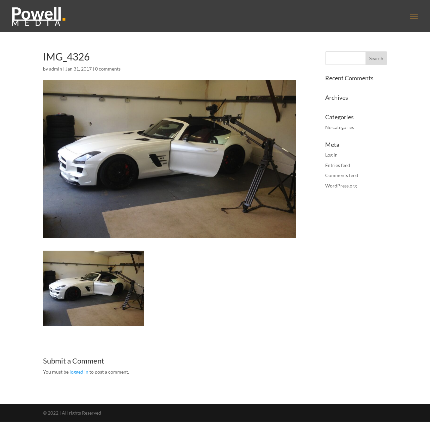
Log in (331, 155)
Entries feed (337, 165)
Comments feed (341, 175)
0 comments (108, 69)
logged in (79, 372)
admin (55, 69)
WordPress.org (341, 185)
